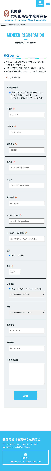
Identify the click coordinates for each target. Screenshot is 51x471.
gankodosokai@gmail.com (19, 447)
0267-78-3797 (13, 444)
